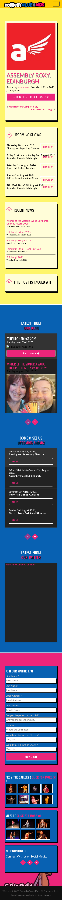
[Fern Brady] (35, 788)
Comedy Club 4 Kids (30, 891)
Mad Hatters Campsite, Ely (23, 106)
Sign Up (29, 756)
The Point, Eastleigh (42, 109)
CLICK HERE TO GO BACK (30, 97)
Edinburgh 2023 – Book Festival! (24, 248)
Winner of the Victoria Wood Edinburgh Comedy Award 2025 (27, 222)
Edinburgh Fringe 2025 (19, 232)
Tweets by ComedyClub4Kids (20, 564)
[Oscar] (43, 823)
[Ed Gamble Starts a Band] (28, 834)
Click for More (42, 777)
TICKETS (47, 146)
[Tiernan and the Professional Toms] (43, 834)
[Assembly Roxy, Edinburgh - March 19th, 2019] (31, 47)
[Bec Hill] (23, 799)
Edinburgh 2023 (15, 257)
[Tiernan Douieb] (47, 788)
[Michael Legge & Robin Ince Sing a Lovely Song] (28, 823)
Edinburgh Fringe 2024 (19, 240)
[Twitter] (30, 862)
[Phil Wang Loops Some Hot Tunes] (13, 823)
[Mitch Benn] (11, 799)
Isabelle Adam (24, 87)
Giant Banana (44, 894)
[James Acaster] (47, 799)
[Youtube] (36, 862)
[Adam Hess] (23, 788)
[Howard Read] (35, 799)
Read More (30, 353)
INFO (14, 461)
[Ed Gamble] (11, 788)
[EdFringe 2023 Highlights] (13, 834)
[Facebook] (23, 862)
